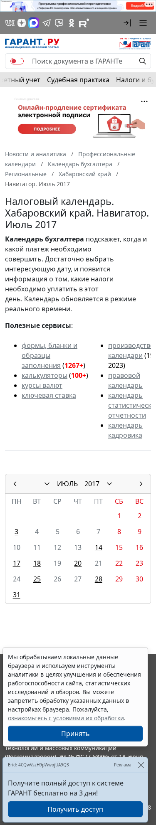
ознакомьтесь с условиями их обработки (66, 718)
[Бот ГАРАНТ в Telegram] (59, 23)
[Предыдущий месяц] (15, 484)
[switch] (17, 61)
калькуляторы (44, 375)
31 (16, 594)
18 (37, 563)
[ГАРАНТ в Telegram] (47, 23)
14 (98, 547)
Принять (75, 733)
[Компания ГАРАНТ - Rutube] (84, 23)
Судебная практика (78, 79)
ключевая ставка (49, 395)
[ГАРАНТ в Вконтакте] (10, 23)
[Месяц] (47, 484)
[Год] (109, 484)
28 (98, 579)
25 (37, 579)
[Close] (140, 765)
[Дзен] (21, 23)
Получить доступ (75, 809)
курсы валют (42, 385)
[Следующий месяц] (141, 484)
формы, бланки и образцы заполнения (49, 355)
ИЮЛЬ (67, 483)
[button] (127, 23)
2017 (91, 483)
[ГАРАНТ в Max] (33, 22)
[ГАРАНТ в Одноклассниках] (72, 23)
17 (16, 563)
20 (78, 563)
